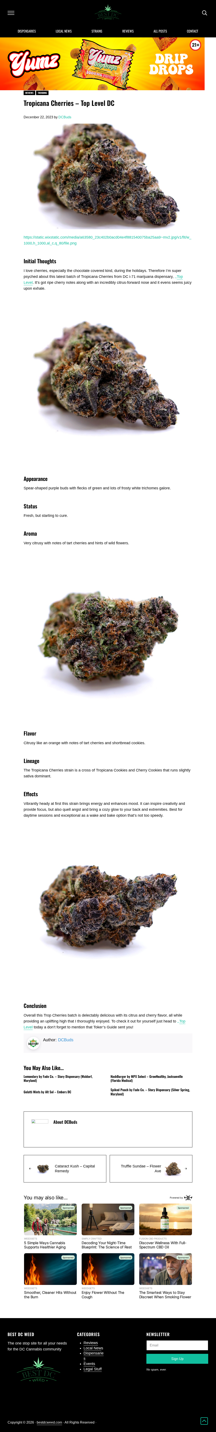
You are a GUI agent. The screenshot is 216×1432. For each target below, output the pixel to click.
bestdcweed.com (49, 1422)
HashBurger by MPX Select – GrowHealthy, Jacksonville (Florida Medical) (147, 1078)
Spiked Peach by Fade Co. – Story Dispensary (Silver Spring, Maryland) (150, 1092)
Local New (92, 1348)
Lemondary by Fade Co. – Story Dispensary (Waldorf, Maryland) (58, 1078)
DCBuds (65, 1039)
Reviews (29, 92)
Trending (42, 92)
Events (89, 1364)
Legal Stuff (93, 1369)
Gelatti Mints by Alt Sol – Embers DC (47, 1092)
